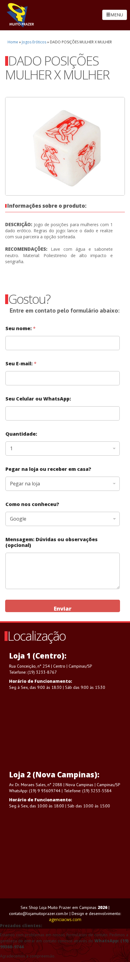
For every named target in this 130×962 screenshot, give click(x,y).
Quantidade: (21, 434)
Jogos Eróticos (34, 42)
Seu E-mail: (21, 364)
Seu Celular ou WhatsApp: (38, 399)
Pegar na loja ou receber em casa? (48, 469)
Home (13, 42)
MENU (116, 15)
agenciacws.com (65, 919)
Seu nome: (20, 328)
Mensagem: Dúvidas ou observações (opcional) (51, 542)
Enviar (62, 608)
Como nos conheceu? (32, 504)
